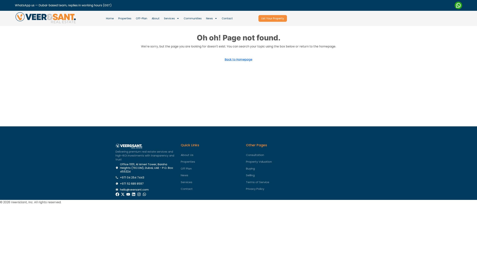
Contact (227, 18)
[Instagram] (139, 194)
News (209, 18)
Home (110, 18)
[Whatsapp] (144, 194)
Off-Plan (141, 18)
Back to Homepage (238, 59)
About (155, 18)
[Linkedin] (133, 194)
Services (169, 18)
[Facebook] (117, 194)
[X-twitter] (123, 194)
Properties (124, 18)
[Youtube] (128, 194)
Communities (193, 18)
